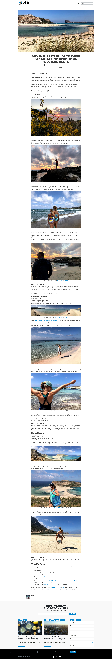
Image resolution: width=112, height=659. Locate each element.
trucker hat (48, 576)
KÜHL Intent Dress (53, 581)
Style (53, 7)
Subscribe (72, 614)
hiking (53, 587)
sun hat (43, 576)
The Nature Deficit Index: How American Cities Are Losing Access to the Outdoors (55, 638)
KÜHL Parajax (46, 584)
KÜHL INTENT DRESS (58, 317)
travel (46, 589)
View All (28, 7)
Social (74, 7)
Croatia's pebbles (38, 320)
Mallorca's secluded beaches (50, 320)
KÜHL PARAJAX (59, 280)
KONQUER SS (66, 280)
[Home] (25, 3)
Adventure (35, 7)
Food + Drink (59, 7)
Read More (22, 645)
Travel (47, 7)
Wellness (80, 7)
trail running (58, 587)
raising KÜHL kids (52, 589)
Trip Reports (63, 65)
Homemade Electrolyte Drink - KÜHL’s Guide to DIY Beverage (28, 638)
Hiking (42, 7)
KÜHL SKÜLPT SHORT (57, 507)
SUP (64, 587)
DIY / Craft (67, 7)
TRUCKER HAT (66, 317)
